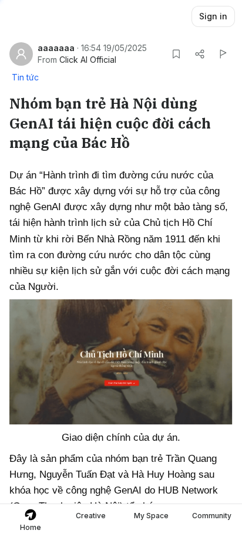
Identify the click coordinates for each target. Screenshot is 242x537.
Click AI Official (87, 60)
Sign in (213, 16)
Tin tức (25, 77)
